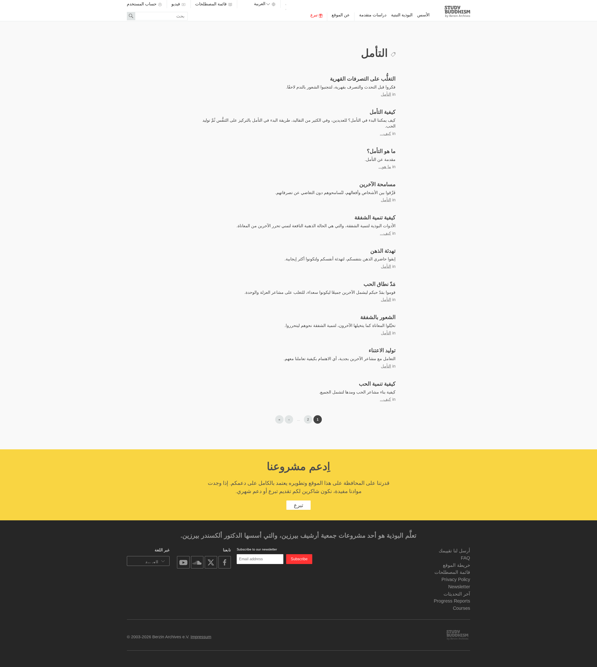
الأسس (423, 15)
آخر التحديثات (457, 593)
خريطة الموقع (456, 565)
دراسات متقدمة (372, 15)
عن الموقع (341, 15)
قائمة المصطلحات (211, 4)
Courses (461, 608)
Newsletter (459, 586)
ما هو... (384, 166)
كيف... (385, 133)
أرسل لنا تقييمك (454, 550)
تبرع (314, 15)
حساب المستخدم (142, 4)
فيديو (176, 4)
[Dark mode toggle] (285, 6)
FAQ (465, 558)
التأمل (386, 94)
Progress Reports (452, 600)
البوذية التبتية (402, 15)
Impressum (201, 637)
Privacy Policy (455, 579)
